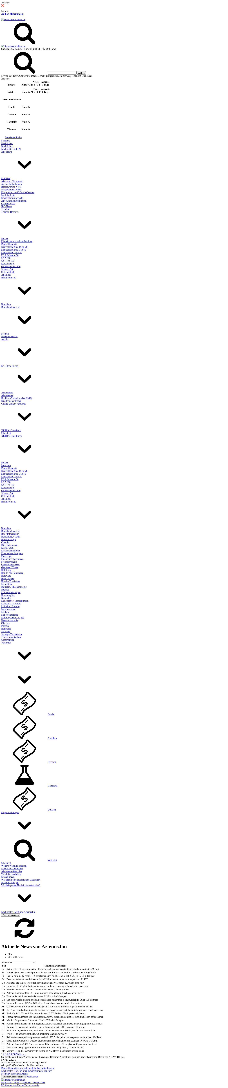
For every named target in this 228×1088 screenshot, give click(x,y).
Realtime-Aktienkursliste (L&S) (16, 398)
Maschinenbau (8, 609)
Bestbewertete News (11, 186)
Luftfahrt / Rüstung (10, 606)
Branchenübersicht (10, 307)
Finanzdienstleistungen (12, 559)
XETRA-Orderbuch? (11, 436)
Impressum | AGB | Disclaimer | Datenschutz (23, 1082)
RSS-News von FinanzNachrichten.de (20, 1085)
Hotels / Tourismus (10, 581)
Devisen (52, 809)
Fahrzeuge (6, 556)
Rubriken (5, 178)
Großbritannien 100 (10, 266)
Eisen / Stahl (7, 547)
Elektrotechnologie (10, 550)
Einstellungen (8, 877)
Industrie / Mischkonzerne (14, 587)
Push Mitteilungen (10, 915)
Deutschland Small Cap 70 (14, 247)
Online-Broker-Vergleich (13, 403)
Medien (5, 333)
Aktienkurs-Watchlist (11, 871)
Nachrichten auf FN (11, 149)
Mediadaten (32, 1076)
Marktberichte (8, 195)
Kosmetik (6, 598)
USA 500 (6, 258)
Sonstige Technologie (11, 634)
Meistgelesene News (11, 189)
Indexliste (6, 465)
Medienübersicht (9, 336)
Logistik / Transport (10, 603)
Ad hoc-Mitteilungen (12, 14)
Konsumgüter (8, 595)
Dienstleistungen (9, 545)
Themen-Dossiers (9, 212)
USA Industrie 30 (9, 255)
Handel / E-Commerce (12, 573)
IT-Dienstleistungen (10, 592)
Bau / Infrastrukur (10, 534)
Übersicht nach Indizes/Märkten (16, 241)
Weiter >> (21, 1054)
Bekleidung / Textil (10, 536)
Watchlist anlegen (9, 882)
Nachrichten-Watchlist (12, 868)
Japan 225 (6, 274)
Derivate (52, 762)
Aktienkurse (7, 392)
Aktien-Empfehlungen (32, 1071)
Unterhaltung (7, 640)
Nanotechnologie (9, 614)
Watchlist (52, 860)
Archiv (4, 339)
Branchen (6, 304)
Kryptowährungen (10, 812)
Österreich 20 (7, 272)
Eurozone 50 (7, 263)
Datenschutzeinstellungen (14, 1077)
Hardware (6, 575)
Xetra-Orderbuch (25, 1068)
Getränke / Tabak (9, 567)
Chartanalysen (8, 203)
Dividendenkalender (11, 401)
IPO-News (6, 206)
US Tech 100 (7, 261)
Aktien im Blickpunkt (11, 181)
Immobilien (6, 584)
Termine (5, 209)
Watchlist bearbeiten (11, 874)
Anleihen (52, 738)
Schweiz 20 (7, 269)
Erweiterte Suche (13, 137)
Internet (5, 589)
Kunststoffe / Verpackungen (15, 600)
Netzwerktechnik (9, 620)
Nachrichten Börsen (11, 1071)
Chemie (5, 542)
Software (5, 631)
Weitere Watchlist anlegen (14, 865)
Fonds (51, 714)
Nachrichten (7, 143)
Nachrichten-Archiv (18, 1073)
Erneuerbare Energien (12, 553)
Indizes (4, 238)
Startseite (5, 140)
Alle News (6, 151)
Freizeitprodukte (9, 561)
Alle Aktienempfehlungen (14, 200)
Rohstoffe (6, 628)
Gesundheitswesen (10, 564)
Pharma (5, 626)
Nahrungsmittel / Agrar (12, 617)
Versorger (6, 642)
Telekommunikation (11, 637)
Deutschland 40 (9, 244)
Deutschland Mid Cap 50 (13, 249)
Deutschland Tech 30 (11, 252)
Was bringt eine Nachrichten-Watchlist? (20, 879)
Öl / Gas (5, 623)
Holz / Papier (7, 578)
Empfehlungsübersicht (12, 198)
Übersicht (6, 433)
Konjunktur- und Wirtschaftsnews (17, 192)
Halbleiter (6, 570)
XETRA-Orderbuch (11, 430)
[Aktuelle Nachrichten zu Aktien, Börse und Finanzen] (13, 19)
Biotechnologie (8, 539)
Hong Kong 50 (8, 277)
